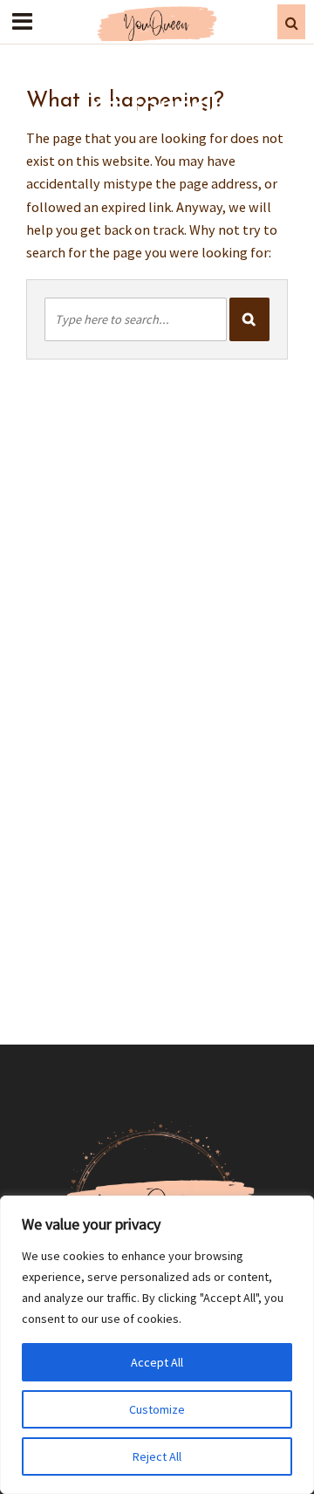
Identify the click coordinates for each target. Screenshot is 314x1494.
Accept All (157, 1362)
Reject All (157, 1456)
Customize (157, 1409)
